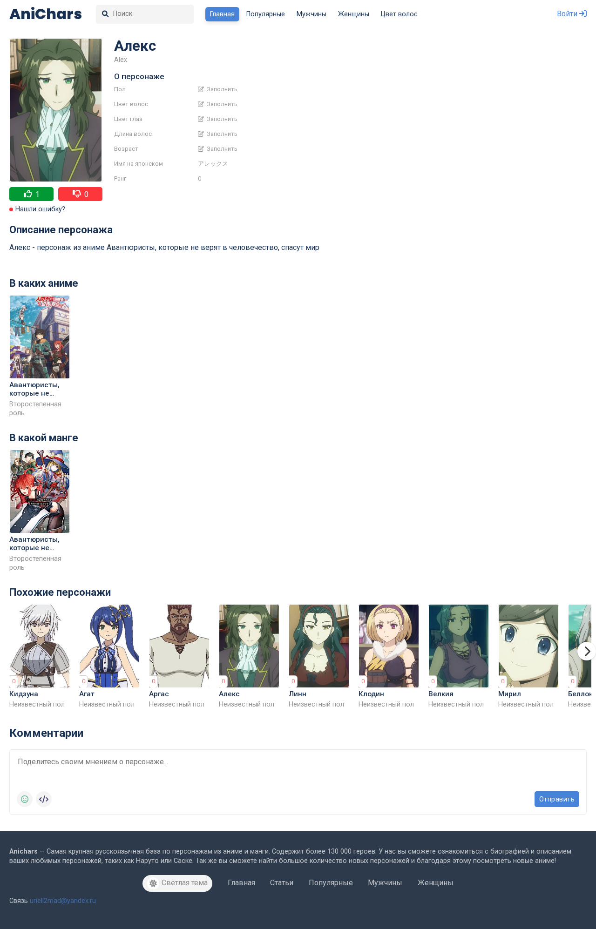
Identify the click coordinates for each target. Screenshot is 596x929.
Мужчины (311, 14)
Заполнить (221, 89)
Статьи (281, 882)
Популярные (265, 14)
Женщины (353, 14)
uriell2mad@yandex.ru (63, 901)
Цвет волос (399, 14)
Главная (222, 14)
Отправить (557, 799)
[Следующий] (586, 651)
